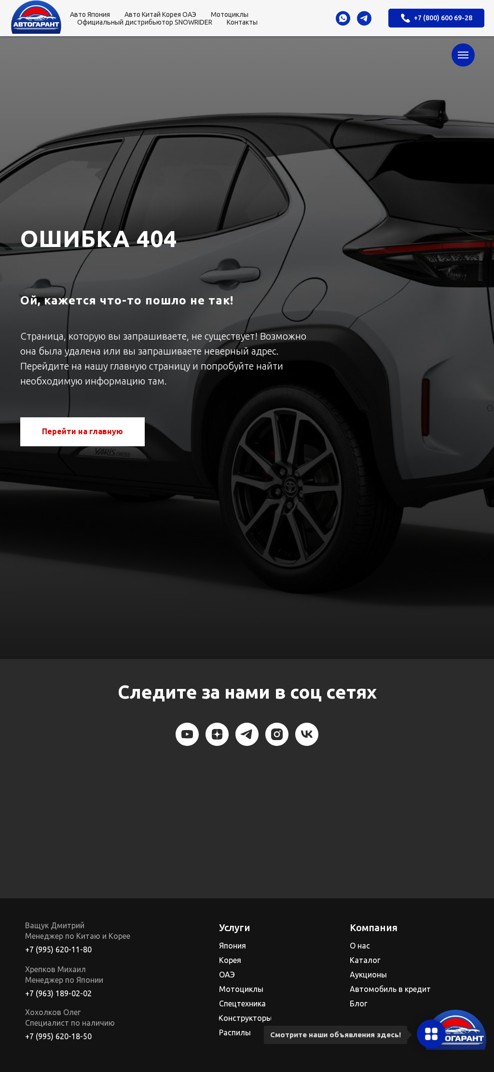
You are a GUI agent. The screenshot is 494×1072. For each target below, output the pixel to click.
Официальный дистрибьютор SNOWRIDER (144, 22)
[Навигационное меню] (463, 55)
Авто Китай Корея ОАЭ (160, 14)
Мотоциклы (229, 14)
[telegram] (364, 18)
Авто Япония (90, 14)
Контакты (242, 22)
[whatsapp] (343, 18)
